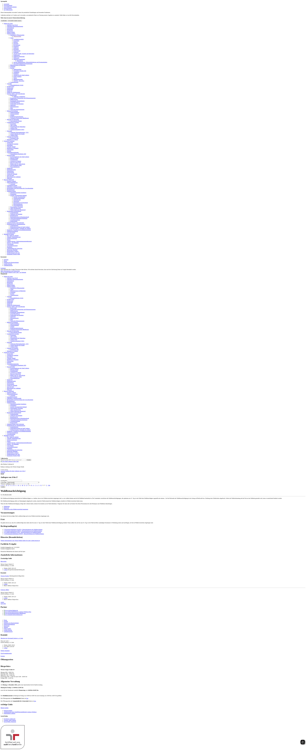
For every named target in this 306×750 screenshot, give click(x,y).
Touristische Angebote (12, 144)
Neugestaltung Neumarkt (16, 207)
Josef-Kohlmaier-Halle (16, 165)
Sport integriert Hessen (16, 121)
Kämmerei (16, 46)
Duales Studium (17, 76)
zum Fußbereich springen (10, 7)
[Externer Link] (154, 610)
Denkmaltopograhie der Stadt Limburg (20, 227)
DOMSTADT (10, 86)
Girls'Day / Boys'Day (18, 81)
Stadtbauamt (16, 55)
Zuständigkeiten (14, 212)
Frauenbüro (16, 40)
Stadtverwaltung (11, 33)
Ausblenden (4, 20)
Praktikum (16, 73)
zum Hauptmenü (8, 5)
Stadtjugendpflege (14, 112)
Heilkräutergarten (11, 169)
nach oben (3, 603)
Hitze (11, 108)
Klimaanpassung (14, 106)
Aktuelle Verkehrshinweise (14, 237)
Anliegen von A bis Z (12, 25)
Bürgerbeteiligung (17, 204)
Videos (15, 78)
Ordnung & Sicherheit (12, 136)
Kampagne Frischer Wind (13, 254)
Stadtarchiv (10, 168)
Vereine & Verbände (12, 174)
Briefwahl (6, 508)
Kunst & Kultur (11, 155)
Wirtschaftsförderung (12, 182)
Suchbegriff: (4, 480)
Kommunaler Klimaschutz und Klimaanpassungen (23, 98)
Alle (49, 485)
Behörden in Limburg (12, 139)
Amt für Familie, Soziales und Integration (23, 53)
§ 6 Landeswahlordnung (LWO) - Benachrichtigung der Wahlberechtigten (22, 532)
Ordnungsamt (16, 50)
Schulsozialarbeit (14, 113)
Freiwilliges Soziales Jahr (19, 70)
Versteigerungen (14, 82)
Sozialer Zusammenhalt (19, 197)
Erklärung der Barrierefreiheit (11, 262)
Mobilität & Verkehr (9, 234)
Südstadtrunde (17, 199)
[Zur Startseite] (10, 461)
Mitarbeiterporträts (18, 79)
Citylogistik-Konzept (12, 245)
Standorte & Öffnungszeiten (17, 35)
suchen (3, 487)
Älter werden (13, 125)
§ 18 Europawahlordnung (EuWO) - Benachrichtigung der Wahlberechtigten (23, 529)
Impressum (6, 626)
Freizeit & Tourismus (9, 141)
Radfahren (9, 247)
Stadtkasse (16, 48)
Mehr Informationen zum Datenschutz (10, 271)
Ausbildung (16, 72)
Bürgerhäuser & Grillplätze (14, 177)
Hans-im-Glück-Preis (15, 162)
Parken (9, 240)
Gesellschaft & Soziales (13, 122)
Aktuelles (9, 83)
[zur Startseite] (13, 272)
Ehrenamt (9, 131)
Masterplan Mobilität (12, 250)
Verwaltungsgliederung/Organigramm (22, 63)
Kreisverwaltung (8, 710)
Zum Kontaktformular (6, 653)
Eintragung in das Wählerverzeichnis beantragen (16, 509)
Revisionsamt (16, 45)
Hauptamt (15, 43)
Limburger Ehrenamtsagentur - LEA (19, 132)
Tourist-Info (10, 142)
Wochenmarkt (10, 172)
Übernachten (10, 149)
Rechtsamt (16, 49)
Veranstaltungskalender (13, 152)
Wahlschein (7, 506)
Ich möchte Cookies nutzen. (14, 20)
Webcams (9, 178)
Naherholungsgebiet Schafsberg (18, 192)
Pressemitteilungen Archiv (16, 85)
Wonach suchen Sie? (6, 460)
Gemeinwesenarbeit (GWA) (17, 129)
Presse (5, 261)
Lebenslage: (4, 482)
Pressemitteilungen (15, 166)
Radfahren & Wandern (12, 148)
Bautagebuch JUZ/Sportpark (20, 202)
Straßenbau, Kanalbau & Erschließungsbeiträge (19, 230)
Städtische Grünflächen (19, 96)
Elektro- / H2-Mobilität (13, 242)
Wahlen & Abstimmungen (13, 92)
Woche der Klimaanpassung (17, 109)
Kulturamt (15, 52)
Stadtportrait (10, 88)
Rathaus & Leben (8, 23)
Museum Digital (14, 158)
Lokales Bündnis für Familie (17, 134)
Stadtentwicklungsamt (18, 56)
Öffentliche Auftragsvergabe (14, 187)
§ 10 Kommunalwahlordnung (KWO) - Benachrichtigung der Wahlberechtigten (24, 533)
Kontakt (6, 621)
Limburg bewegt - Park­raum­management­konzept (19, 241)
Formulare (12, 66)
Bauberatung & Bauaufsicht (14, 211)
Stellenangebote (17, 69)
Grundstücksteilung (15, 220)
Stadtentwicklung (11, 191)
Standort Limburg (11, 181)
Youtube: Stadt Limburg (10, 720)
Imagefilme (10, 145)
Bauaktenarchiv (14, 215)
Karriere (12, 68)
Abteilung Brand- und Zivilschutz (15, 222)
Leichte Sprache (8, 264)
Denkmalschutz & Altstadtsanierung (16, 224)
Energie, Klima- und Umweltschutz (16, 93)
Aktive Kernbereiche (15, 208)
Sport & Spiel (10, 175)
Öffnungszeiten (17, 36)
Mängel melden (11, 32)
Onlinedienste (10, 28)
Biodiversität (13, 95)
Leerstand (12, 184)
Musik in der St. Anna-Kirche (17, 164)
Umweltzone (10, 244)
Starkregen (13, 105)
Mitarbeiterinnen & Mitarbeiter (18, 65)
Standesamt (10, 30)
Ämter (11, 38)
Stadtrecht (9, 91)
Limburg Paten (14, 135)
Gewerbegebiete (11, 232)
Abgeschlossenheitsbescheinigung (18, 218)
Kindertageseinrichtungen (16, 116)
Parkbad (9, 151)
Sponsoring (16, 201)
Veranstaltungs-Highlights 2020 (18, 154)
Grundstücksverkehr (18, 39)
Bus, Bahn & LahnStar (13, 235)
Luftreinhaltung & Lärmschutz (14, 248)
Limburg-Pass (13, 128)
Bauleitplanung (11, 189)
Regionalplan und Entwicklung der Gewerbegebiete (20, 188)
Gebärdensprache (8, 265)
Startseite (6, 259)
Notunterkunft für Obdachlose (17, 126)
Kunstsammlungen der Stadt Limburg (19, 156)
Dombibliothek (14, 159)
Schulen (12, 115)
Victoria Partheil (5, 576)
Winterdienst (20, 60)
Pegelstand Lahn (14, 138)
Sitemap (6, 627)
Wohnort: (3, 484)
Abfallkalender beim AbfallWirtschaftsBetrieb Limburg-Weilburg (20, 712)
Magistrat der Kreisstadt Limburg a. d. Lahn (12, 638)
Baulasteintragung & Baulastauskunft (19, 217)
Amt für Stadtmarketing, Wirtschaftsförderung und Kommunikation (30, 62)
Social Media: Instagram (10, 721)
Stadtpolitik (10, 89)
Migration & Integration (13, 119)
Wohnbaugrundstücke (12, 231)
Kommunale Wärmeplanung (17, 101)
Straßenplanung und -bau (13, 252)
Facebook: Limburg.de (9, 719)
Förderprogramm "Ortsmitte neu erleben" (20, 228)
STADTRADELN (15, 102)
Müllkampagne (14, 99)
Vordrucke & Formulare (16, 214)
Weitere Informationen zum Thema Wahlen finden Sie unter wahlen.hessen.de (20, 540)
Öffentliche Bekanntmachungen (15, 26)
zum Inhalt (6, 4)
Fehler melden (7, 628)
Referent (15, 42)
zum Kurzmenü (8, 8)
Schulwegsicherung (12, 238)
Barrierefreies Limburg (12, 251)
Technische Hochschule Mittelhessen (19, 118)
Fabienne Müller (5, 589)
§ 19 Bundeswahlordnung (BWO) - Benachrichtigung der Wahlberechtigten (23, 531)
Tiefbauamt (16, 58)
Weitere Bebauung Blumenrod (18, 209)
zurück (2, 602)
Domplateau (13, 194)
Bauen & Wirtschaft (9, 179)
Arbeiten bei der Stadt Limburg (21, 75)
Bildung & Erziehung (12, 111)
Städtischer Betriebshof (19, 59)
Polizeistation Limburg (9, 713)
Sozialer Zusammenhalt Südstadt (18, 195)
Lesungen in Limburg (15, 161)
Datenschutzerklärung (9, 624)
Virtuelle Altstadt (11, 146)
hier (27, 698)
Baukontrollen (13, 221)
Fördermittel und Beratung (17, 103)
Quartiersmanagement (18, 198)
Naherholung (10, 171)
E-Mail (5, 569)
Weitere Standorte (5, 650)
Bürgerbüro (10, 29)
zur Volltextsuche (8, 9)
